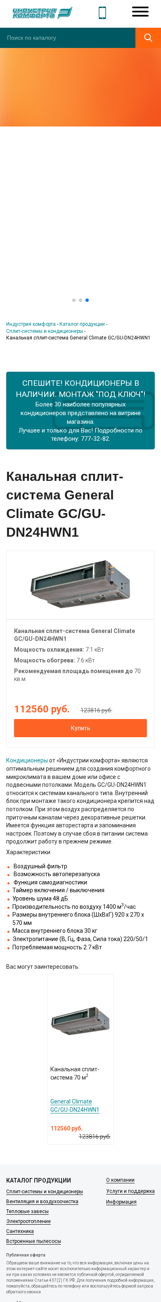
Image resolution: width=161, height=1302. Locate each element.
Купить (80, 728)
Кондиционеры (27, 760)
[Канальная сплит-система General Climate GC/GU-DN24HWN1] (80, 584)
